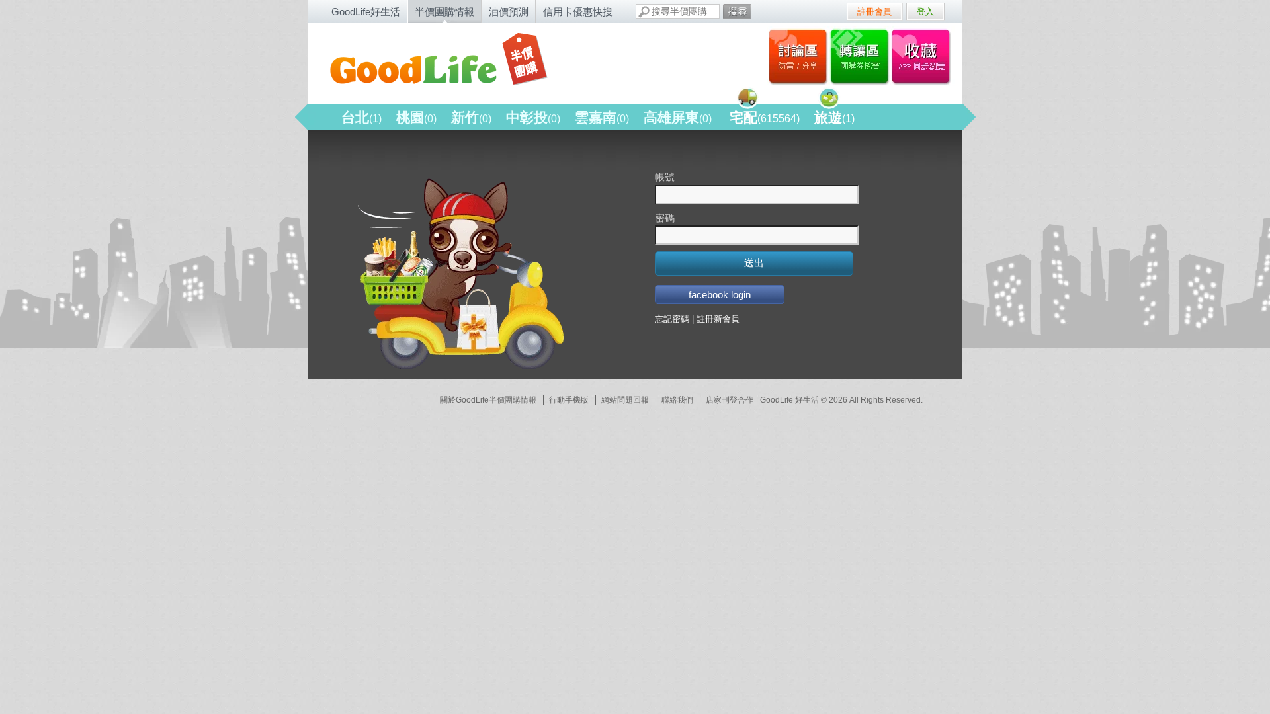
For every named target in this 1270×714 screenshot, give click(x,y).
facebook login (720, 294)
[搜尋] (737, 11)
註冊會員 (874, 12)
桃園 (416, 117)
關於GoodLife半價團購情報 (488, 400)
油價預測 (509, 11)
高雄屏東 (678, 117)
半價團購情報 (444, 11)
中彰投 (533, 117)
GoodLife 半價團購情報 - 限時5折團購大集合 (450, 60)
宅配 (765, 117)
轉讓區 (860, 56)
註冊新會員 (718, 319)
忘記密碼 (672, 319)
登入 (925, 12)
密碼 (665, 217)
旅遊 (834, 117)
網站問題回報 (625, 400)
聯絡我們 (677, 400)
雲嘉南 (602, 117)
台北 (361, 117)
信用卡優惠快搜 (578, 11)
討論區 (798, 56)
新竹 (471, 117)
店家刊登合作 (729, 400)
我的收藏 (923, 56)
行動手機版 (569, 400)
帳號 (665, 176)
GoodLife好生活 (365, 11)
